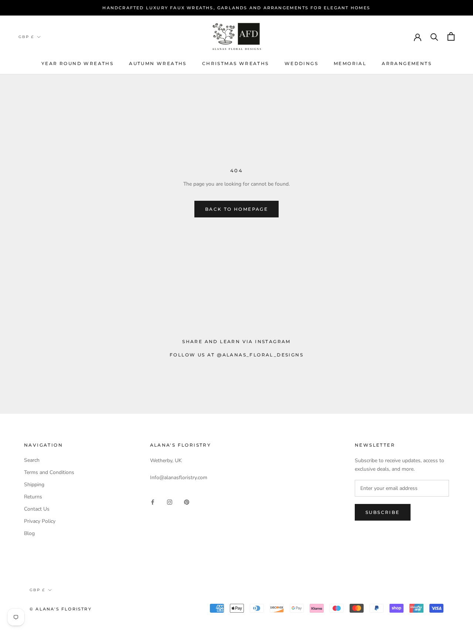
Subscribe (382, 512)
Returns (33, 496)
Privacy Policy (39, 521)
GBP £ (26, 36)
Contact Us (37, 508)
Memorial (350, 63)
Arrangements (407, 63)
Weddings (301, 63)
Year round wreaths (77, 63)
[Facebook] (152, 502)
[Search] (434, 36)
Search (32, 460)
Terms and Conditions (49, 472)
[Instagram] (169, 502)
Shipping (34, 484)
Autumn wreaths (158, 63)
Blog (29, 533)
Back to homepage (236, 209)
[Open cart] (451, 36)
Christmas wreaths (235, 63)
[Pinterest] (186, 502)
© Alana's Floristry (61, 609)
